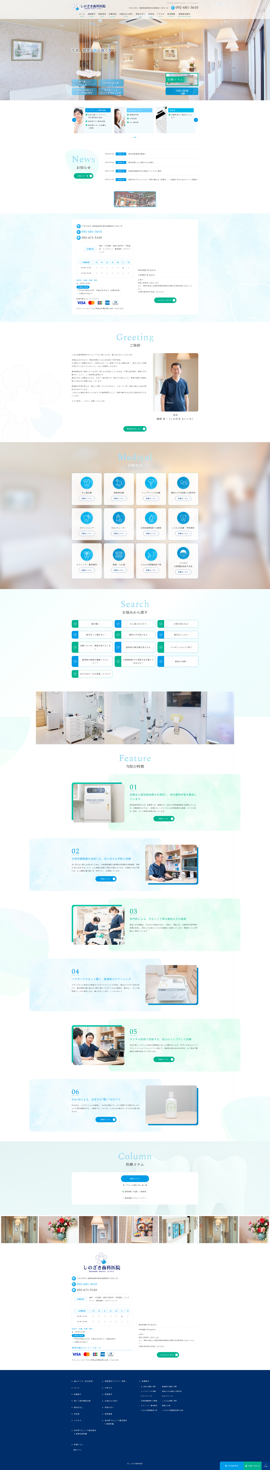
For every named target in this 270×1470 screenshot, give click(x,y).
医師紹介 (92, 15)
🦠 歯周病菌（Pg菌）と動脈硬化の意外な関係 (140, 1191)
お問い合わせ (254, 1466)
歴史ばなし (78, 1407)
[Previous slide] (74, 120)
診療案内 (113, 15)
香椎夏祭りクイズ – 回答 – (116, 1381)
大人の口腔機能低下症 (149, 1410)
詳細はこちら (163, 819)
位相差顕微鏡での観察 (149, 1401)
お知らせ (108, 1387)
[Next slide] (196, 120)
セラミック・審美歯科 (149, 1405)
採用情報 (171, 15)
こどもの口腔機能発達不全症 (172, 1410)
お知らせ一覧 (82, 176)
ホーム (82, 15)
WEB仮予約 (233, 1466)
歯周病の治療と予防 (169, 1386)
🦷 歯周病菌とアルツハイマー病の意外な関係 (140, 1198)
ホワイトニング (146, 1396)
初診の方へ (141, 15)
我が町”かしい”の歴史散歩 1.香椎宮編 (117, 1422)
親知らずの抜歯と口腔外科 (172, 1391)
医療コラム (78, 1444)
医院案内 (102, 15)
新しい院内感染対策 (82, 1401)
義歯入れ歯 (166, 1405)
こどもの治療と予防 (169, 1401)
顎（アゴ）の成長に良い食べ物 (135, 1185)
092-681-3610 (92, 231)
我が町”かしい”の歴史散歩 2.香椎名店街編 (86, 1432)
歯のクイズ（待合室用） (84, 1381)
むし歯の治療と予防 (148, 1386)
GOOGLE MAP (164, 300)
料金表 (151, 15)
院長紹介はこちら (134, 429)
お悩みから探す (126, 15)
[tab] (132, 137)
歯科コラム (135, 1178)
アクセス (161, 15)
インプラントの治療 (148, 1391)
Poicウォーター (168, 1396)
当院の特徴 (182, 90)
